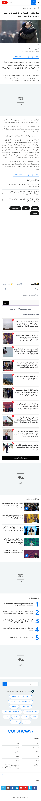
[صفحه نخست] (38, 8)
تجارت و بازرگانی (34, 747)
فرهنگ (17, 756)
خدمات (37, 775)
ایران (34, 716)
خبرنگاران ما (36, 765)
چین (6, 716)
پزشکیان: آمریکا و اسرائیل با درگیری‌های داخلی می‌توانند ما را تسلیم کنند (24, 193)
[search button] (5, 684)
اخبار (34, 8)
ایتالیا (25, 716)
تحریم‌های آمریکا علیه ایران (11, 711)
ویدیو (37, 760)
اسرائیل (14, 706)
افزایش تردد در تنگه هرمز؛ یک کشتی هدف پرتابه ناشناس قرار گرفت (24, 186)
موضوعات (36, 738)
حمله (26, 208)
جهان (30, 8)
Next (37, 752)
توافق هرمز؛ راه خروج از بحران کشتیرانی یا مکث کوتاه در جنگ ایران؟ (24, 200)
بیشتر (37, 780)
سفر (38, 756)
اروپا (38, 743)
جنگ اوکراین (25, 706)
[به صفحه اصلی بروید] (33, 2)
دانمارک (24, 8)
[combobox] (21, 684)
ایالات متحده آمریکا (31, 711)
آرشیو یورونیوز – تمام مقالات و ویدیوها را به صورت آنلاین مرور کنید (10, 767)
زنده (4, 2)
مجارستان (15, 721)
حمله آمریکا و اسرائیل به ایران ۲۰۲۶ (20, 701)
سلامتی (26, 721)
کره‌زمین (17, 747)
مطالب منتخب (32, 499)
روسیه (15, 716)
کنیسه (35, 208)
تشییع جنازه (15, 208)
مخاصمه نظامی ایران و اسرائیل (20, 696)
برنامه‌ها (17, 760)
